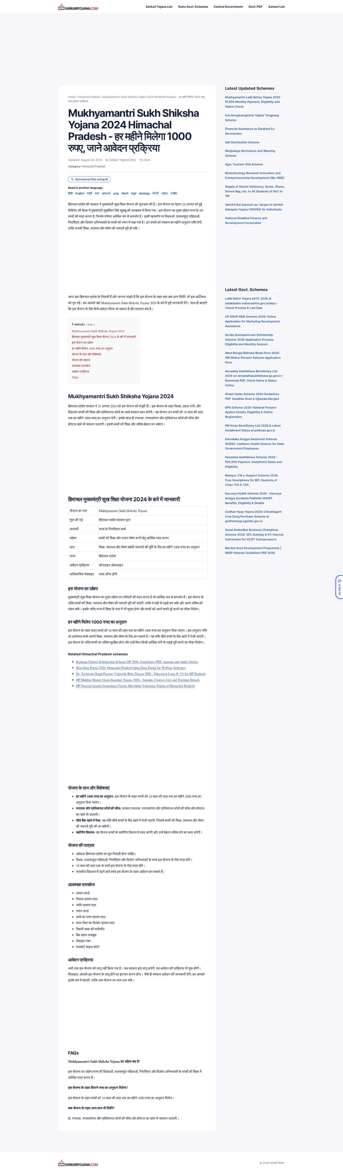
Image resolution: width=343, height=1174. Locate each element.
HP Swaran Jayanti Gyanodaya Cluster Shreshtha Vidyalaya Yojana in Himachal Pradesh (135, 685)
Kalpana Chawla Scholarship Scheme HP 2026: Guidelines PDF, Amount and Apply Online (137, 661)
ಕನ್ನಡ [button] (133, 193)
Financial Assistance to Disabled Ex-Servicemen (250, 131)
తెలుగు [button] (125, 193)
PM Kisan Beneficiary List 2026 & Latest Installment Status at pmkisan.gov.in (252, 428)
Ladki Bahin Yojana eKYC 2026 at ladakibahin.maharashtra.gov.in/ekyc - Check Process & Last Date (251, 303)
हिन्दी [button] (70, 193)
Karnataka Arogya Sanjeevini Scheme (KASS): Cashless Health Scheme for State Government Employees (254, 443)
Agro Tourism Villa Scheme (244, 164)
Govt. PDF (256, 7)
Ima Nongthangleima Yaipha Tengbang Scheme (252, 118)
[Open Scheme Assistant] (339, 587)
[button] (89, 179)
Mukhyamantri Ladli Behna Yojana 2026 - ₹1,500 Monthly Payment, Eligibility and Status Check (253, 101)
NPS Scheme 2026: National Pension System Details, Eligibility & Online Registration (250, 412)
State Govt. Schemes (193, 7)
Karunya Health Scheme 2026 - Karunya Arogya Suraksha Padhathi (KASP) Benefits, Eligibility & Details (253, 498)
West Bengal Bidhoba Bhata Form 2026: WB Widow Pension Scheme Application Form (253, 357)
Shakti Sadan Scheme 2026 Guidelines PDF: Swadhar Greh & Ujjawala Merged (252, 396)
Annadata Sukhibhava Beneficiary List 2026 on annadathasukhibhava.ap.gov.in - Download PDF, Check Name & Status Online (254, 378)
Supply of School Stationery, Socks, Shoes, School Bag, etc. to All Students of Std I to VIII (255, 191)
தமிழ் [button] (116, 193)
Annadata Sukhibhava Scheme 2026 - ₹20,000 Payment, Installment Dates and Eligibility (253, 461)
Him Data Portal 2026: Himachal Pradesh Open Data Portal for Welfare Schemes (131, 667)
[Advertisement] (171, 45)
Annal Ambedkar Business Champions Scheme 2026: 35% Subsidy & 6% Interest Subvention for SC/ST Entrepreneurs (254, 534)
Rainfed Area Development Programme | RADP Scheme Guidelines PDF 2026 (253, 550)
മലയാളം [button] (144, 193)
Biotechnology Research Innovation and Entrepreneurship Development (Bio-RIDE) (255, 175)
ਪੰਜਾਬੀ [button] (155, 193)
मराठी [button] (89, 193)
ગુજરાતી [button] (106, 193)
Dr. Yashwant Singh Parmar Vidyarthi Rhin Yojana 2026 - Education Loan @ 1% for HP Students (141, 673)
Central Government (228, 7)
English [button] (79, 193)
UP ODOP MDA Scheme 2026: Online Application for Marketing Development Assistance (252, 321)
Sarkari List (276, 7)
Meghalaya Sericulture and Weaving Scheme (250, 153)
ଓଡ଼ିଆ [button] (164, 193)
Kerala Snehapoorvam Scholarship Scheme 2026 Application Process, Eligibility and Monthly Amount (249, 339)
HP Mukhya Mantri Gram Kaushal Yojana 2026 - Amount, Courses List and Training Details (138, 680)
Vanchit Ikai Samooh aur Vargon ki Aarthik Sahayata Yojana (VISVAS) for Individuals (254, 207)
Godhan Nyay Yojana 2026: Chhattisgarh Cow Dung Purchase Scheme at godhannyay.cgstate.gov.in (253, 516)
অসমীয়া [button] (174, 193)
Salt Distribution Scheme (242, 142)
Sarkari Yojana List (159, 7)
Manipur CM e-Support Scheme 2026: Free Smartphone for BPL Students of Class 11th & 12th (251, 480)
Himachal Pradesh (89, 96)
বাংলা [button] (97, 193)
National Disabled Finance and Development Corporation (246, 220)
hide (90, 324)
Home (71, 96)
